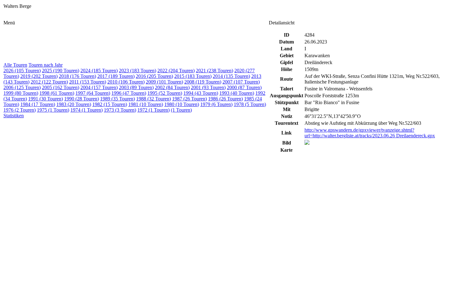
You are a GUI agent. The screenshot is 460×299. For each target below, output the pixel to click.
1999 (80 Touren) (20, 93)
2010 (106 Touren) (126, 81)
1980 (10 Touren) (181, 104)
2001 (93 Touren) (208, 87)
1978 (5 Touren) (250, 104)
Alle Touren (15, 65)
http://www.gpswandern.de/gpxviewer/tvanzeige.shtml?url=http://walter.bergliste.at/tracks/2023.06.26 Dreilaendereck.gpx (369, 132)
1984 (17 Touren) (37, 104)
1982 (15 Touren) (109, 104)
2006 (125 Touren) (22, 87)
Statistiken (13, 115)
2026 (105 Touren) (22, 70)
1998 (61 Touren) (56, 93)
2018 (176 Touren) (77, 76)
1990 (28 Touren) (81, 98)
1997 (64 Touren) (92, 93)
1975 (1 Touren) (53, 110)
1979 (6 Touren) (216, 104)
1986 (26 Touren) (225, 98)
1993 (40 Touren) (236, 93)
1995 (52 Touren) (164, 93)
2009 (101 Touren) (164, 81)
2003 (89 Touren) (136, 87)
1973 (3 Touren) (120, 110)
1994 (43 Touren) (200, 93)
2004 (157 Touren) (99, 87)
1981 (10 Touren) (145, 104)
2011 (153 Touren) (87, 81)
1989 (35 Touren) (117, 98)
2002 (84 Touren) (172, 87)
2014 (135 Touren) (231, 76)
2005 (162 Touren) (60, 87)
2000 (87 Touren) (244, 87)
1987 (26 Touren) (189, 98)
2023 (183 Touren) (137, 70)
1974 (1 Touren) (86, 110)
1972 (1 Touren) (153, 110)
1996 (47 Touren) (128, 93)
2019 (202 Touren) (39, 76)
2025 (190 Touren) (60, 70)
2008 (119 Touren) (202, 81)
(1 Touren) (181, 110)
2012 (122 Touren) (49, 81)
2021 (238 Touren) (214, 70)
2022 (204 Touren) (176, 70)
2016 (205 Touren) (154, 76)
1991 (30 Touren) (45, 98)
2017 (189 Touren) (116, 76)
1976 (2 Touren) (19, 110)
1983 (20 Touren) (73, 104)
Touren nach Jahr (45, 65)
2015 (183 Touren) (193, 76)
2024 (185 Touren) (99, 70)
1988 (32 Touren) (153, 98)
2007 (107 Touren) (241, 81)
